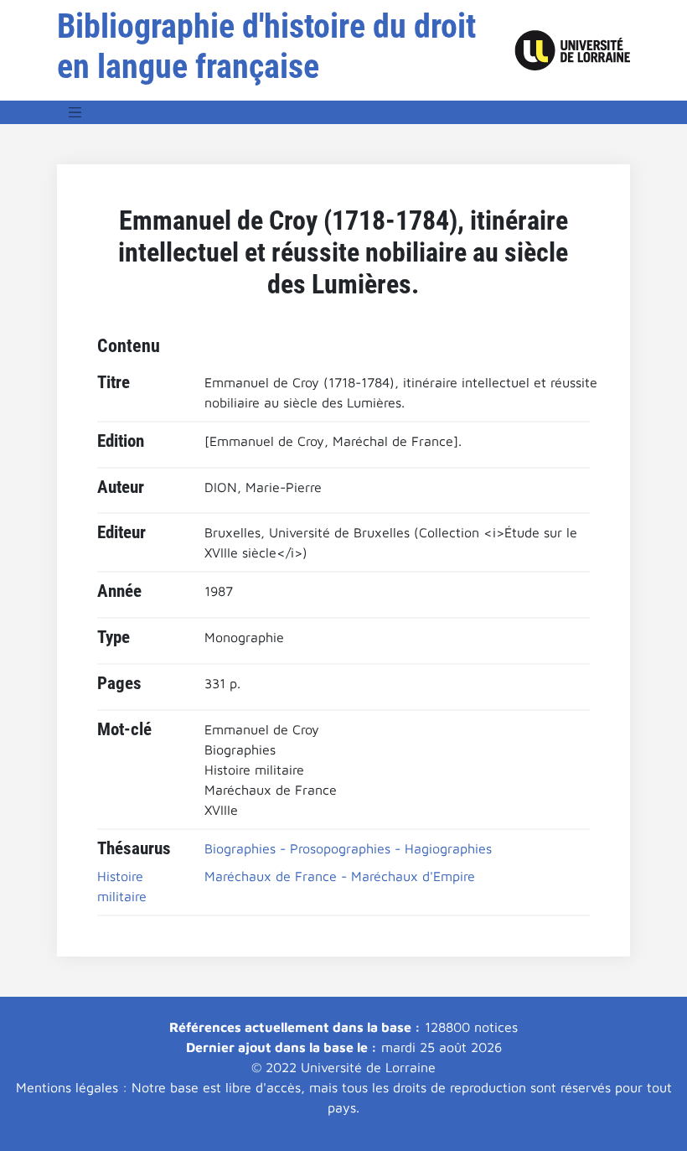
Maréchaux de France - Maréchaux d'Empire (339, 876)
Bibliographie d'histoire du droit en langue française (266, 46)
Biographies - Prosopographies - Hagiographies (348, 848)
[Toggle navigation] (75, 112)
